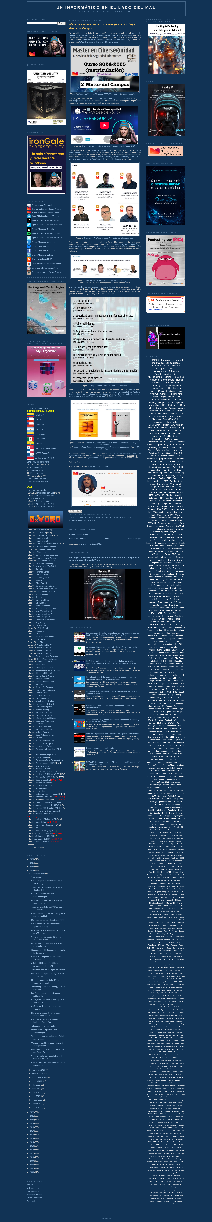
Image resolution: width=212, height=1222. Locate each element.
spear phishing (155, 678)
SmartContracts (176, 506)
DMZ (178, 757)
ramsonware (179, 1195)
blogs (149, 481)
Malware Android (42, 732)
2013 (32, 1146)
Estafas (179, 416)
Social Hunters (42, 594)
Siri (174, 613)
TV (166, 748)
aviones (155, 911)
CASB (153, 1052)
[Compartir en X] (75, 511)
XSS (166, 461)
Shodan (169, 495)
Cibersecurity (178, 861)
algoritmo (173, 715)
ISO (152, 1083)
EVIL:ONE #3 (42, 628)
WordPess (161, 1156)
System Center (156, 953)
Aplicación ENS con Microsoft (47, 811)
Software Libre (155, 492)
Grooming (153, 835)
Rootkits (160, 762)
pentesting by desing (157, 855)
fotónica (165, 914)
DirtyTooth (154, 661)
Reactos (174, 945)
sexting (154, 689)
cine (163, 574)
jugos (169, 1184)
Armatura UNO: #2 (44, 650)
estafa (178, 1164)
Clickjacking (170, 757)
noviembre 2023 (39, 1070)
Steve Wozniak (171, 762)
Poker (178, 942)
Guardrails (172, 866)
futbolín (154, 1175)
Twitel (162, 624)
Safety (173, 1130)
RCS (164, 1001)
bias (155, 658)
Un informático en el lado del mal (106, 7)
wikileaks (179, 610)
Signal (159, 951)
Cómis (161, 1057)
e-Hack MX (39, 439)
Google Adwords (177, 1071)
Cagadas (173, 889)
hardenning (152, 1178)
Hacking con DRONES (45, 704)
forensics (165, 622)
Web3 (164, 427)
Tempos (162, 402)
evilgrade (179, 965)
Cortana (153, 863)
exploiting (170, 475)
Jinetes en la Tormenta (45, 620)
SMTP (154, 796)
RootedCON (167, 906)
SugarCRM (179, 1139)
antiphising (178, 956)
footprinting (161, 582)
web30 (172, 827)
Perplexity (152, 602)
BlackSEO (173, 605)
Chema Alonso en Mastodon (43, 242)
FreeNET (179, 979)
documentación (155, 596)
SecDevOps (177, 712)
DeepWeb (159, 720)
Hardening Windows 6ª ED (46, 819)
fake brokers (168, 1024)
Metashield (152, 644)
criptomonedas (167, 456)
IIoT (183, 1080)
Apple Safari (167, 743)
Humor (179, 380)
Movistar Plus (171, 577)
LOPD (174, 591)
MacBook (160, 746)
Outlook (179, 723)
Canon (163, 976)
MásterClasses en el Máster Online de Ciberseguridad (108, 280)
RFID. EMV (174, 1122)
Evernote (166, 979)
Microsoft (156, 419)
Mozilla (178, 841)
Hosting (164, 897)
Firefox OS (172, 1066)
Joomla (176, 641)
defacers (171, 962)
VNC (159, 1012)
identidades (178, 1181)
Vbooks (172, 748)
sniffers (151, 653)
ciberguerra (178, 517)
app (161, 675)
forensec (181, 1170)
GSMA (153, 734)
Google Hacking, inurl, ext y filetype (101, 748)
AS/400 (165, 1038)
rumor (163, 1198)
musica (172, 967)
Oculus (167, 1114)
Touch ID (180, 1010)
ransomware (163, 588)
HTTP (151, 529)
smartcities (167, 788)
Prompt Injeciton (163, 1122)
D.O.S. (166, 698)
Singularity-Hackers (35, 1195)
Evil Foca (175, 565)
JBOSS (151, 937)
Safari (160, 748)
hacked (165, 520)
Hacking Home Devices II (47, 547)
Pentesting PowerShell (45, 740)
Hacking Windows (43, 695)
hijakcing (168, 1178)
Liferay (177, 1094)
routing (150, 920)
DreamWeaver (166, 1060)
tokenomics (153, 472)
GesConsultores (165, 1071)
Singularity (167, 951)
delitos (174, 824)
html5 (171, 751)
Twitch (154, 1012)
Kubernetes (40, 597)
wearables (152, 1035)
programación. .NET (155, 1195)
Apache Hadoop (168, 830)
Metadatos (173, 405)
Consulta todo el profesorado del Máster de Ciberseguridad (108, 238)
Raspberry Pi (41, 631)
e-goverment (168, 585)
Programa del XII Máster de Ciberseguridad (109, 385)
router (182, 917)
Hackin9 (156, 897)
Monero (178, 869)
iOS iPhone (154, 1181)
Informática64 (158, 633)
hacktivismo (178, 596)
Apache (163, 472)
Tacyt (163, 540)
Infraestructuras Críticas (46, 718)
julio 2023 (36, 1085)
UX (160, 849)
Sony (158, 877)
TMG (149, 1142)
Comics (164, 394)
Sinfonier (167, 613)
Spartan (151, 1139)
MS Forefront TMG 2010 (45, 836)
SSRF (173, 847)
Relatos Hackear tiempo (46, 608)
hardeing (177, 1175)
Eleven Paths (174, 396)
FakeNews (177, 568)
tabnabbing (178, 1201)
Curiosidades (173, 363)
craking (149, 1161)
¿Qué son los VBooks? (37, 490)
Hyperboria (174, 934)
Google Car (152, 894)
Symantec (164, 1010)
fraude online (171, 512)
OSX (153, 942)
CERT (149, 976)
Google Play (166, 503)
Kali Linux (179, 551)
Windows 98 (180, 1150)
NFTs (181, 577)
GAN (178, 689)
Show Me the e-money (45, 637)
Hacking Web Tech (43, 726)
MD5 (150, 1100)
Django (179, 928)
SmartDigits (177, 1133)
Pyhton (158, 906)
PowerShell (157, 439)
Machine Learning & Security (48, 670)
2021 (32, 1116)
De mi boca (175, 1057)
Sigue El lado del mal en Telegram (45, 216)
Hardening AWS (42, 577)
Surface (151, 1010)
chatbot (178, 563)
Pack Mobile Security (37, 479)
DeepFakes (179, 458)
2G (178, 827)
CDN (173, 922)
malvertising (152, 886)
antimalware (169, 492)
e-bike (178, 962)
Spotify (164, 636)
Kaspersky (160, 937)
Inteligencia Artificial (166, 368)
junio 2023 (36, 1089)
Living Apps (162, 484)
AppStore (174, 858)
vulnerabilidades (163, 653)
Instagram (159, 577)
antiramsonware (153, 1159)
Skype (162, 684)
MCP (172, 937)
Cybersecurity (170, 630)
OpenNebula (179, 1116)
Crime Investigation (44, 707)
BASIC (161, 804)
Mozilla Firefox (173, 619)
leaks (166, 729)
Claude (182, 543)
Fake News (153, 546)
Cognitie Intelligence (162, 892)
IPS (171, 984)
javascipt (179, 914)
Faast (149, 526)
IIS (163, 495)
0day (160, 639)
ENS (182, 653)
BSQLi (159, 698)
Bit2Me (166, 565)
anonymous (175, 782)
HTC (155, 1077)
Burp (180, 973)
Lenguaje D (169, 1094)
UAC (154, 543)
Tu (149, 1012)
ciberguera (162, 962)
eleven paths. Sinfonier (159, 1164)
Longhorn (180, 990)
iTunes (169, 1181)
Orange (180, 903)
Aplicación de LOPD (42, 839)
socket (159, 1201)
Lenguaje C (155, 900)
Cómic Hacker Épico (44, 743)
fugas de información (157, 551)
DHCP (180, 925)
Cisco (170, 790)
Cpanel (163, 925)
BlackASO (159, 922)
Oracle (151, 506)
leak (153, 515)
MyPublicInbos (154, 1108)
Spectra (179, 402)
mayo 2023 (37, 1092)
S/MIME (160, 847)
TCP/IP (182, 762)
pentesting (156, 365)
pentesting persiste (174, 1190)
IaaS (151, 987)
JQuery (171, 1088)
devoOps (179, 1021)
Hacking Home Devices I (47, 558)
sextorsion (180, 751)
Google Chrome (157, 487)
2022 (32, 1112)
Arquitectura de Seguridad (47, 555)
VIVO (165, 849)
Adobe (158, 754)
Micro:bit (175, 939)
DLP (179, 771)
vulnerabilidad (179, 920)
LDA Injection (180, 1091)
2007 (32, 1168)
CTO (169, 861)
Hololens (150, 1080)
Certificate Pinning (168, 771)
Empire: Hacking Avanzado (47, 656)
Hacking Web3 (42, 575)
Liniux (155, 1097)
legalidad (170, 574)
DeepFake (172, 810)
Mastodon (151, 762)
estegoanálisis (169, 717)
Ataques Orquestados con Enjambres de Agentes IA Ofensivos (112, 734)
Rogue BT (160, 1004)
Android (154, 396)
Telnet (169, 1142)
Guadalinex (179, 1074)
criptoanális (158, 1161)
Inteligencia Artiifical (175, 987)
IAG (152, 869)
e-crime (180, 509)
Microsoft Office (165, 644)
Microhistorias (41, 788)
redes (175, 422)
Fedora (174, 931)
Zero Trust (171, 908)
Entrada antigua (134, 539)
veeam (165, 1204)
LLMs (163, 405)
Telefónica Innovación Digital (43, 1026)
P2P (179, 622)
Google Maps (152, 793)
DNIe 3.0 (169, 863)
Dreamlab (39, 424)
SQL (180, 906)
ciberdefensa (176, 821)
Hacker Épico (41, 791)
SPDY (170, 1128)
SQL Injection (177, 425)
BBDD (182, 858)
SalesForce (161, 948)
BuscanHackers (160, 861)
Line (163, 990)
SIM (164, 703)
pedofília (170, 1187)
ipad (160, 461)
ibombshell (171, 768)
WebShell (151, 1150)
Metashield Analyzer (163, 939)
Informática (163, 1083)
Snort (167, 1136)
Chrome (179, 529)
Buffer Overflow (160, 790)
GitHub (157, 627)
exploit (169, 464)
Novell (164, 813)
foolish (175, 675)
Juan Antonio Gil (98, 159)
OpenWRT (153, 1119)
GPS (157, 495)
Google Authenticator (157, 681)
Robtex (181, 945)
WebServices (155, 956)
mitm (170, 430)
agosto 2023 (37, 1081)
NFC (170, 661)
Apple (163, 396)
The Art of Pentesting (44, 563)
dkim (150, 667)
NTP (182, 939)
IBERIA (177, 1080)
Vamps (174, 877)
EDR (171, 832)
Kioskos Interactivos (175, 835)
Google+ (151, 866)
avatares (180, 765)
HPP (149, 897)
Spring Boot (40, 665)
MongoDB (152, 872)
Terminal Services (175, 557)
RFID (179, 734)
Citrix (181, 523)
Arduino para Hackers (44, 667)
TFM (165, 953)
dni (178, 911)
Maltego (178, 900)
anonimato (168, 563)
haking (182, 1024)
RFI (155, 776)
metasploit (161, 430)
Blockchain (177, 433)
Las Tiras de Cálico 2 (46, 592)
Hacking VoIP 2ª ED (44, 785)
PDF (174, 554)
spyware (179, 740)
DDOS (150, 720)
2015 (32, 1138)
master (180, 768)
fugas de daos (176, 1173)
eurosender (164, 1167)
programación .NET (156, 616)
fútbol (179, 785)
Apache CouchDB (166, 1040)
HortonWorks (151, 984)
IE (181, 934)
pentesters (163, 599)
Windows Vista (163, 450)
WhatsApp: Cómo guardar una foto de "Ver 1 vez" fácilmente (111, 647)
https (161, 537)
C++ (182, 1049)
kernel (182, 686)
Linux (179, 391)
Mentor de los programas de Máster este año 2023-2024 (105, 40)
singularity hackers (168, 579)
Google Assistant (165, 982)
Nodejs (159, 872)
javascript (153, 517)
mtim (159, 1187)
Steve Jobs (153, 715)
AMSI (171, 970)
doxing (156, 667)
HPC (150, 1077)
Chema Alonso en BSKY (41, 246)
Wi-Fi (163, 799)
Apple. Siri (169, 1043)
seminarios (151, 858)
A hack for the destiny (44, 701)
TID (149, 574)
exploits (153, 537)
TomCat (172, 1010)
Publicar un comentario (78, 535)
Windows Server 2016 (45, 507)
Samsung (162, 796)
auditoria (161, 1018)
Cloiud (167, 1055)
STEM (156, 1130)
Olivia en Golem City (46, 549)
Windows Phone (169, 765)
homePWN (151, 1027)
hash (172, 914)
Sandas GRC (179, 875)
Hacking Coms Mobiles (45, 814)
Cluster (39, 738)
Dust (156, 610)
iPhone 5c (160, 1027)
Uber (170, 953)
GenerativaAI (153, 1071)
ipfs (183, 1027)
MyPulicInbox (152, 1111)
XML (152, 880)
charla (152, 582)
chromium (180, 959)
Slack (175, 951)
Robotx (181, 1125)
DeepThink (171, 928)
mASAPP (171, 852)
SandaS (180, 847)
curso (159, 585)
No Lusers (166, 399)
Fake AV (167, 931)
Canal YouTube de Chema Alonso (46, 268)
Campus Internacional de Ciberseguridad (114, 35)
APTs (168, 886)
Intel (173, 734)
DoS (166, 759)
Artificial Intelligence (171, 385)
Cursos (156, 382)
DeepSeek (159, 594)
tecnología (163, 689)
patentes (157, 788)
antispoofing (178, 799)
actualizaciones (167, 956)
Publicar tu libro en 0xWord (38, 408)
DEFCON (175, 698)
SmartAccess (167, 1133)
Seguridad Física (158, 470)
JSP (157, 869)
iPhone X (177, 1027)
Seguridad (179, 703)
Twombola (151, 1145)
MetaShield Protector (165, 571)
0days (175, 788)
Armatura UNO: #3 (44, 648)
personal (154, 410)
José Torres (83, 247)
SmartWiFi (153, 624)
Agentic (150, 565)
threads (179, 1032)
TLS (150, 779)
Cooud (154, 1057)
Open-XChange (160, 1116)
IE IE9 (177, 464)
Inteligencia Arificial (161, 987)
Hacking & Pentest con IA (47, 544)
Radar (160, 1125)
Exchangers (180, 1063)
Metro (180, 1102)
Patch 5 (170, 1119)
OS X (162, 712)
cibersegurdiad (180, 1018)
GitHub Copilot (163, 734)
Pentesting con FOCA (45, 763)
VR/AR (174, 608)
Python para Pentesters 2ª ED (48, 749)
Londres (169, 1097)
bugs (180, 447)
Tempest (160, 726)
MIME (155, 1100)
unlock (158, 1204)
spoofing (155, 503)
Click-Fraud (178, 790)
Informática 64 (165, 641)
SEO (160, 602)
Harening (180, 1077)
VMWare (178, 953)
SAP (148, 948)
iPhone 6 (151, 967)
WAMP (153, 1147)
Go (151, 813)
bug (150, 427)
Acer (175, 1038)
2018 (32, 1127)
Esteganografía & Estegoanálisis (49, 760)
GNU (158, 774)
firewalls (163, 883)
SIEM (157, 1128)
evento (175, 686)
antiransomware (164, 695)
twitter (166, 425)
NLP (169, 996)
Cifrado (151, 450)
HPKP (175, 982)
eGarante (154, 883)
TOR (182, 565)
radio (179, 537)
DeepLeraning (154, 1060)
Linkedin (161, 619)
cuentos (168, 675)
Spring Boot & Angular (45, 676)
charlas (165, 382)
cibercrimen (152, 442)
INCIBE (166, 984)
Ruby (175, 655)
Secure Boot (171, 948)
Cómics (152, 413)
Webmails (155, 622)
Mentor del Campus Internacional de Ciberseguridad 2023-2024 (108, 146)
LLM (169, 388)
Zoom (170, 880)
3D (178, 717)
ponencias (163, 1192)
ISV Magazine (179, 984)
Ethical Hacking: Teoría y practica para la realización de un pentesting (105, 395)
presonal (179, 1192)
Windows (154, 394)
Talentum (171, 540)
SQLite (170, 703)
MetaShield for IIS (167, 993)
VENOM (181, 1145)
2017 (32, 1131)
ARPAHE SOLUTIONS (44, 458)
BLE (174, 678)
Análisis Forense (42, 693)
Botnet (173, 588)
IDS (171, 759)
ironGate (163, 1184)
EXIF (153, 979)
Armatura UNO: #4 (44, 645)
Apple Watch (153, 889)
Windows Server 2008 (174, 779)
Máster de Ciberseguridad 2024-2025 (114, 98)
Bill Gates (176, 804)
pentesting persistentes (173, 1029)
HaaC (164, 774)
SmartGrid (151, 1136)
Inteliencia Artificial (154, 1085)
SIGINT (163, 1128)
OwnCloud (162, 1119)
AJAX (150, 1038)
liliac (152, 1029)
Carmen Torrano (104, 157)
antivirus (153, 647)
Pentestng (161, 998)
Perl (181, 872)
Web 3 (179, 1147)
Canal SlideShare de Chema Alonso (46, 264)
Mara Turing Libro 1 (44, 617)
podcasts (152, 478)
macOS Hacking (42, 710)
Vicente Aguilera (121, 244)
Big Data (39, 569)
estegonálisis (154, 1167)
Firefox (161, 478)
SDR (175, 906)
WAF (179, 748)
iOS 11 (175, 1178)
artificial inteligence (154, 959)
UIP (157, 1145)
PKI (177, 746)
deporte (152, 768)
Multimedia (161, 723)
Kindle (172, 1091)
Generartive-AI (175, 1069)
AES (159, 858)
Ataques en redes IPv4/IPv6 (47, 805)
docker (179, 534)
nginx (149, 917)
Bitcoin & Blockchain (44, 712)
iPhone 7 (169, 1027)
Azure (158, 565)
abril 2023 (36, 1096)
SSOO (159, 1007)
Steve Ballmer (169, 1139)
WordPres (170, 1156)
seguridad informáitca (174, 855)
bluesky (170, 1159)
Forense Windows (42, 842)
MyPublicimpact (33, 1191)
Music (181, 774)
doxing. (176, 1161)
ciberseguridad (95, 517)
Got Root (39, 724)
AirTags (177, 970)
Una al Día (39, 828)
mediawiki (153, 1187)
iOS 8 (182, 1178)
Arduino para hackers (45, 496)
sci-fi (182, 675)
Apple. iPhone (180, 1043)
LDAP (162, 546)
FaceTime (177, 863)
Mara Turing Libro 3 (44, 611)
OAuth (168, 692)
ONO (182, 1111)
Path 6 (152, 906)
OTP (150, 684)
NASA (161, 1111)
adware (156, 574)
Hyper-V (165, 934)
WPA (150, 908)
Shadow (152, 951)
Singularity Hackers (95, 42)
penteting (180, 967)
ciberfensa (169, 1018)
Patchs (175, 872)
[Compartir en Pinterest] (80, 511)
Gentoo (181, 931)
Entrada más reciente (77, 539)
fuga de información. (163, 1173)
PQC (175, 692)
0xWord (30, 1185)
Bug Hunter (41, 530)
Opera (168, 712)
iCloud (158, 852)
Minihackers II (42, 538)
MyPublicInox (177, 1108)
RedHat (165, 737)
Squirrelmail (177, 1007)
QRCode (161, 945)
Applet (162, 889)
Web (173, 1147)
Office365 (178, 661)
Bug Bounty (40, 622)
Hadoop (170, 793)
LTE (167, 937)
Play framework (172, 998)
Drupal (181, 810)
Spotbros (159, 1139)
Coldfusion (175, 892)
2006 (32, 1172)
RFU (181, 1122)
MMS (161, 1100)
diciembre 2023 (38, 874)
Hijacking (171, 560)
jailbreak (153, 498)
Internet (155, 399)
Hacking (128, 517)
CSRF (172, 689)
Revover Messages (171, 1125)
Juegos (166, 467)
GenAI (161, 391)
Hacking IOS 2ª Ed (43, 769)
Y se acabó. (36, 877)
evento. (172, 1167)
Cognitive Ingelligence (173, 807)
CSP (164, 1052)
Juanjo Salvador (121, 157)
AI (165, 365)
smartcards (158, 970)
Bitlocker (179, 830)
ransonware (162, 1032)
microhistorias (176, 520)
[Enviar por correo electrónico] (69, 511)
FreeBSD (155, 1069)
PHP (161, 498)
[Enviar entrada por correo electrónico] (111, 514)
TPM (154, 1142)
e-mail (179, 410)
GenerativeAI (155, 425)
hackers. (169, 1175)
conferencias (170, 374)
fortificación (161, 489)
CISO (151, 670)
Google (158, 374)
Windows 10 (175, 484)
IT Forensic (39, 434)
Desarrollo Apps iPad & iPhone (48, 802)
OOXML (166, 549)
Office (156, 540)
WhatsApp (162, 416)
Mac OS (167, 1100)
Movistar (180, 444)
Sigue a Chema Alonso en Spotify (46, 233)
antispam (180, 636)
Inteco (179, 1083)
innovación (156, 436)
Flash (172, 979)
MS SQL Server (175, 582)
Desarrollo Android (43, 780)
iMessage (153, 802)
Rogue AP (152, 847)
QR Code (179, 844)
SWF (167, 1130)
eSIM (149, 1024)
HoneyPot (162, 835)
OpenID (170, 1116)
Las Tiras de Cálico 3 (46, 561)
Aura (171, 416)
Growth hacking (161, 866)
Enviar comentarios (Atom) (92, 544)
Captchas (172, 639)
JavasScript (180, 1088)
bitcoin (169, 453)
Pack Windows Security (38, 482)
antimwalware (151, 1018)
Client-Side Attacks (44, 698)
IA (169, 365)
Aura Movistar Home (170, 1046)
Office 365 (172, 672)
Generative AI (155, 467)
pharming (153, 1032)
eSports (171, 965)
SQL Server (161, 506)
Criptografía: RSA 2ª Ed (45, 777)
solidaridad (171, 1032)
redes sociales (175, 489)
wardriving (163, 827)
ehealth (159, 729)
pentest (154, 388)
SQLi (159, 613)
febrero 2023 (37, 1104)
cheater (172, 959)
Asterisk (174, 973)
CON (180, 461)
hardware (163, 447)
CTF (159, 832)
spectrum (167, 1201)
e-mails (153, 639)
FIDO (151, 1066)
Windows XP (165, 517)
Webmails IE (160, 1150)
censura (166, 821)
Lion (175, 774)
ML (163, 627)
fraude (177, 439)
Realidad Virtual (153, 737)
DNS (169, 478)
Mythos (164, 844)
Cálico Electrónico (37, 473)
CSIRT (159, 1052)
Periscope (178, 1119)
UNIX (155, 849)
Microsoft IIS (170, 903)
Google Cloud (167, 670)
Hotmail (181, 630)
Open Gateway (172, 633)
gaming (170, 529)
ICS (170, 774)
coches (181, 726)
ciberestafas (168, 534)
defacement (164, 824)
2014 (32, 1142)
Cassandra (177, 1052)
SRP (175, 1128)
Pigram (149, 875)
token (169, 546)
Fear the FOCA (36, 467)
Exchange (158, 931)
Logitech (161, 1097)
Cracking (179, 495)
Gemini (173, 481)
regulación (153, 827)
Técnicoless (155, 534)
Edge (181, 709)
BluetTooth (175, 1049)
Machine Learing (177, 1100)
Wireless (151, 509)
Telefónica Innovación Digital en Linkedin (48, 970)
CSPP (157, 670)
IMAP (160, 984)
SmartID (181, 776)
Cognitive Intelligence (160, 433)
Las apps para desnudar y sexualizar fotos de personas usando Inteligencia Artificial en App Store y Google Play (112, 634)
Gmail (175, 478)
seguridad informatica (174, 1198)
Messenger (153, 692)
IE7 (176, 759)
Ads (149, 743)
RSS (162, 610)
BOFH (168, 804)
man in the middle (162, 967)
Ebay (159, 979)
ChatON (152, 1055)
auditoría (158, 422)
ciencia (150, 824)
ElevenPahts (179, 743)
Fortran (180, 1066)
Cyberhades (32, 1201)
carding (158, 821)
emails (171, 1164)
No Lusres (175, 1111)
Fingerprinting (176, 394)
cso (156, 824)
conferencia (154, 520)
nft (157, 579)
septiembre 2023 (39, 1077)
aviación (180, 908)
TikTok (171, 664)
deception (177, 880)
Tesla (149, 849)
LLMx (161, 1094)
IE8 (170, 897)
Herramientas (178, 450)
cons (152, 489)
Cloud (160, 515)
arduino (163, 647)
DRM (178, 976)
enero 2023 (37, 1107)
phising (150, 970)
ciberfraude (152, 962)
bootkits (151, 852)
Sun (179, 672)
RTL (167, 945)
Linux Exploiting (42, 766)
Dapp (151, 928)
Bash (151, 861)
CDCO (153, 832)
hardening (155, 385)
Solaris (181, 1136)
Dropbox (151, 774)
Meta (156, 712)
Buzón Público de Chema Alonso (45, 213)
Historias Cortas (42, 572)
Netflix (162, 692)
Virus (150, 706)
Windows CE (172, 1012)
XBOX (171, 636)
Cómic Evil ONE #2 (45, 662)
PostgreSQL (158, 875)
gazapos (162, 1175)
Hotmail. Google (160, 1080)
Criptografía (174, 427)
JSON (175, 897)
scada (171, 667)
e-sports (164, 751)
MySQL (179, 498)
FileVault (164, 1066)
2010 (32, 1157)
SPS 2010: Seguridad (44, 833)
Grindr (171, 1074)
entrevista (157, 717)
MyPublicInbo (177, 1105)
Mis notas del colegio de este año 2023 (47, 920)
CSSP (170, 1052)
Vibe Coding (159, 779)
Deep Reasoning (155, 701)
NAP (164, 996)
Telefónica (178, 377)
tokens (173, 461)
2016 (32, 1135)
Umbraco (169, 1145)
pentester (152, 588)
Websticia (164, 715)
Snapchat (151, 877)
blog (179, 470)
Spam (156, 427)
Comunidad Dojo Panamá (45, 448)
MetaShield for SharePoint (158, 1102)
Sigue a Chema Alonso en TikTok (45, 220)
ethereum (167, 596)
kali (149, 512)
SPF (164, 664)
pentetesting (154, 1192)
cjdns (151, 1021)
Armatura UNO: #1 (44, 653)
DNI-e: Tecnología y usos (45, 830)
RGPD (150, 1125)
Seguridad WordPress (45, 721)
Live (162, 900)
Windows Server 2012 (45, 797)
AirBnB (151, 922)
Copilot (165, 832)
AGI (181, 1035)
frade (152, 1173)
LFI (181, 759)
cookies (166, 785)
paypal (181, 824)
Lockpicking (171, 990)
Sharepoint (180, 737)
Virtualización (153, 799)
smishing (152, 1201)
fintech (167, 1170)
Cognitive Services (171, 436)
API (175, 602)
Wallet (173, 819)
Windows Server (156, 453)
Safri (178, 1130)
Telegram (160, 529)
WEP (164, 1012)
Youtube (152, 461)
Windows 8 (158, 512)
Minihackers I (42, 541)
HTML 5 (181, 866)
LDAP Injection (156, 554)
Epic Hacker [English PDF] (47, 755)
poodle (171, 1192)
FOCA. (157, 1066)
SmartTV (169, 515)
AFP (166, 970)
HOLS (158, 934)
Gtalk (152, 934)
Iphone (153, 391)
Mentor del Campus (131, 94)
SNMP (167, 847)
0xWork (168, 1035)
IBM (168, 608)
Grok (182, 894)
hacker (170, 624)
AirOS (181, 1038)
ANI (155, 1038)
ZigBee (178, 1156)
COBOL (155, 976)
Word (180, 1015)
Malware (175, 382)
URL (162, 1145)
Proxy (167, 554)
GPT (166, 481)
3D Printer (167, 678)
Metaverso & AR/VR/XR (46, 566)
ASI (171, 1038)
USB (150, 658)
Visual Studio (171, 726)
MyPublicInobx (156, 996)
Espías (150, 931)
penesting (178, 1187)
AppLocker (150, 1043)
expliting (160, 1170)
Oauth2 (163, 672)
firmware (174, 1170)
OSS (155, 1114)
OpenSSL (169, 746)
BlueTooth (179, 526)
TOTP (152, 585)
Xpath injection (161, 880)
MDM (151, 838)
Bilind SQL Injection (163, 1049)
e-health (151, 729)
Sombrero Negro (42, 600)
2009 (32, 1161)
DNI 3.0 (167, 1057)
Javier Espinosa (84, 159)
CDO (151, 594)
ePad (182, 1161)
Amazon (169, 526)
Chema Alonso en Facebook (43, 250)
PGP (162, 655)
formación (118, 517)
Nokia (174, 996)
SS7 (153, 948)
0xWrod (175, 1035)
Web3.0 (181, 877)
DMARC (161, 863)
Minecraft (153, 1105)
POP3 (164, 942)
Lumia (176, 1097)
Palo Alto (171, 942)
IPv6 (174, 467)
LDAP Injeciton (152, 1094)
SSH (182, 655)
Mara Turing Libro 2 (44, 614)
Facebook (163, 413)
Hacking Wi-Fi (41, 625)
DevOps (175, 650)
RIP (155, 1125)
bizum (165, 959)
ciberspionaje (155, 785)
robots (150, 557)
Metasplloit (172, 1102)
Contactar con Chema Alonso (44, 205)
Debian (167, 650)
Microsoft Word (162, 841)
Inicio (107, 539)
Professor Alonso (37, 470)
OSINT (38, 634)
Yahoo (159, 630)
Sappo (167, 816)
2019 (32, 1123)
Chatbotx (160, 1055)
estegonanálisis (155, 914)
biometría (162, 543)
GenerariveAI (164, 1069)
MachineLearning (153, 993)
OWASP (171, 723)
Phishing (153, 447)
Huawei (170, 1080)
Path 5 (168, 655)
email (173, 785)
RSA (182, 650)
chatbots (179, 664)
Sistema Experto (155, 1133)
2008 (32, 1165)
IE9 (150, 712)
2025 (32, 863)
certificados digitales (162, 686)
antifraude (181, 849)
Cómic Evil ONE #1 (44, 673)
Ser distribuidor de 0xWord (38, 462)
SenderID (162, 776)
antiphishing (153, 675)
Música (177, 430)
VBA (175, 1145)
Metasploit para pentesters (50, 794)
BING (180, 467)
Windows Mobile (154, 765)
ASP (151, 830)
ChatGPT (169, 410)
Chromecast (171, 976)
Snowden (174, 1136)
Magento (158, 838)
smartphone (160, 560)
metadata (169, 498)
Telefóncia (161, 1142)
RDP (155, 684)
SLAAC (160, 816)
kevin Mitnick (168, 740)
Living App (159, 526)
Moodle (171, 841)
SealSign (151, 726)
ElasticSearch (177, 1060)
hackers (177, 388)
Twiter (175, 1142)
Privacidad (174, 371)
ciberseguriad (179, 1159)
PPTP (182, 793)
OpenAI (177, 503)
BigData (168, 439)
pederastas (159, 1029)
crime (173, 911)
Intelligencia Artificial (160, 1088)
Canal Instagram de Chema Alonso (46, 272)
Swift (157, 1010)
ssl (156, 557)
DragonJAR (39, 415)
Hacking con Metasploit (45, 690)
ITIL (156, 1083)
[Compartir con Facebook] (78, 511)
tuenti (159, 650)
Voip (181, 594)
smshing (169, 920)
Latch (162, 388)
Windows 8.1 (159, 706)
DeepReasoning (156, 759)
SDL (177, 1004)
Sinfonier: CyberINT (44, 729)
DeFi (182, 698)
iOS (161, 410)
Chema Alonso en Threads (42, 229)
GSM (154, 619)
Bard (173, 622)
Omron (174, 1114)
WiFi (172, 444)
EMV (182, 892)
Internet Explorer (167, 442)
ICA (176, 793)
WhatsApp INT (42, 583)
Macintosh (169, 900)
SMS (180, 487)
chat (179, 613)
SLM (172, 737)
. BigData (161, 1035)
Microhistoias (179, 993)
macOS (154, 599)
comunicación (164, 911)
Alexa (165, 605)
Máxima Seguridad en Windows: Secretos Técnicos (107, 443)
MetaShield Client (169, 838)
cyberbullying (153, 751)
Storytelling (40, 580)
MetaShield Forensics (156, 903)
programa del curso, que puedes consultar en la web (93, 287)
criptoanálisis (173, 647)
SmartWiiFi (159, 1136)
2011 (32, 1153)
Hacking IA (41, 532)
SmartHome (177, 549)
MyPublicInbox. (166, 1108)
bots (179, 554)
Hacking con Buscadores (45, 825)
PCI (158, 942)
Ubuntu (172, 509)
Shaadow (181, 948)
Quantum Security (44, 535)
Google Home (169, 701)
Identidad (170, 391)
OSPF (150, 1114)
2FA (178, 456)
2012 (32, 1150)
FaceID (178, 832)
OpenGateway (155, 664)
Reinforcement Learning (176, 1001)
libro (179, 475)
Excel (170, 551)
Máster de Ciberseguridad (101, 150)
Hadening (171, 1077)
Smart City (172, 776)
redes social (155, 1198)
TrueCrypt (166, 877)
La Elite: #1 (41, 639)
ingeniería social (166, 658)
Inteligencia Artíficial (168, 1085)
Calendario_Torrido (156, 608)
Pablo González (103, 247)
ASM (157, 771)
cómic (168, 594)
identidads (154, 1184)
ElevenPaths (167, 380)
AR (160, 1038)
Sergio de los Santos (82, 101)
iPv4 (181, 512)
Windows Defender (155, 1153)
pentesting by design (159, 1190)
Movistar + (171, 487)
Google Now (163, 1074)
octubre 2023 (37, 1074)
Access (175, 886)
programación (165, 458)
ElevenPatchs (152, 1063)
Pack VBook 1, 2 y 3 (36, 498)
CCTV (167, 922)
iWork (164, 852)
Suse (180, 951)
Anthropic (166, 858)
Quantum (162, 523)
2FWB (154, 804)
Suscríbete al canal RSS (42, 259)
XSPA (169, 799)
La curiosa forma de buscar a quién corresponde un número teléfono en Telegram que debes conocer (111, 678)
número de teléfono (160, 917)
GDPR (163, 661)
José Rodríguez (114, 159)
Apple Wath (160, 1043)
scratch (179, 802)
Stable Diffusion (174, 796)
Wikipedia (172, 849)
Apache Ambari (153, 1040)
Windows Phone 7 (170, 1153)
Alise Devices (159, 973)
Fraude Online (40, 822)
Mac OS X (162, 509)
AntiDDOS (167, 754)
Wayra (177, 515)
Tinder (159, 819)
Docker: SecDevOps (44, 687)
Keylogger (156, 990)
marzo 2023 (37, 1100)
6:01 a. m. (106, 514)
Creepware (172, 925)
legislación (165, 591)
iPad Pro (162, 1181)
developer (172, 523)
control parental (155, 709)
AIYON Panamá (41, 453)
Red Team (40, 684)
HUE (180, 982)
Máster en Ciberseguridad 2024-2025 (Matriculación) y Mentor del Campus (102, 26)
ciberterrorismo (155, 740)
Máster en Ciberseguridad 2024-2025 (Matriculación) (99, 94)
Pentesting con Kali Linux (46, 771)
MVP (176, 720)
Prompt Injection (160, 532)
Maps (171, 869)
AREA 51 (38, 443)
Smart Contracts (172, 684)
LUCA (152, 416)
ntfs (164, 1187)
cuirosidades (168, 1161)
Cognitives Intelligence (157, 810)
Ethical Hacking (42, 501)
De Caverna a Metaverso (46, 586)
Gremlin (157, 813)
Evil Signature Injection (166, 1063)
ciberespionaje (157, 475)
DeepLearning (175, 599)
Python (167, 422)
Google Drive (162, 894)
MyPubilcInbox (154, 844)
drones (164, 667)
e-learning (162, 965)
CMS (161, 757)
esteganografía (164, 568)
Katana (165, 1091)
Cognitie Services (176, 1055)
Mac (180, 591)
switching (161, 886)
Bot (182, 717)
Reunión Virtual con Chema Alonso (46, 209)
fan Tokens (172, 543)
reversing (168, 602)
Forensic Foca (176, 731)
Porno (171, 813)
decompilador (169, 1021)
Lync (181, 1097)
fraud (176, 1024)
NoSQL (171, 844)
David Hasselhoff (170, 709)
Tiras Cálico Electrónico (47, 659)
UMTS (166, 819)
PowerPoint (152, 945)
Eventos (108, 517)
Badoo (181, 1046)
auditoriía (163, 1159)
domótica (161, 768)
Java (150, 540)
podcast (158, 481)
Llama (179, 560)
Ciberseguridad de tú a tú (46, 589)
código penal (159, 1021)
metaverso (170, 537)
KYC (149, 990)
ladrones (171, 883)
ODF (180, 579)
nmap (149, 788)
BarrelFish (151, 1049)
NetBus (167, 1111)
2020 (32, 1120)
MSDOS (151, 746)
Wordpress (155, 501)
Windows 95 (158, 908)
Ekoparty (38, 429)
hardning (161, 1178)
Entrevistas (161, 408)
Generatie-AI (153, 982)
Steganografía (178, 816)
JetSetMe (157, 1091)
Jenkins (149, 1091)
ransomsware (173, 917)
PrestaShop (169, 875)
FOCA (171, 402)
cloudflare (177, 501)
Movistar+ (180, 571)
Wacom (159, 1147)
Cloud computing (176, 472)
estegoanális (157, 1024)
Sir (183, 1130)
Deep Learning (161, 444)
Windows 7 (152, 458)
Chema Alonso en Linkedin (42, 255)
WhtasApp (170, 1150)
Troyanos (174, 532)
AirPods (158, 830)
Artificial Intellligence (155, 1046)
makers (179, 585)
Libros (168, 377)
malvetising (177, 1184)
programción (168, 1195)
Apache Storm (179, 1040)
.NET (151, 495)
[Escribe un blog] (72, 511)
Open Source (158, 464)
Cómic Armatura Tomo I (45, 681)
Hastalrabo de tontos (175, 681)
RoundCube (170, 1004)
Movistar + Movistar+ (164, 1105)
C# (167, 889)
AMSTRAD (180, 667)
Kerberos (164, 869)
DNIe (180, 678)
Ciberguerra (41, 552)
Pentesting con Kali (45, 493)
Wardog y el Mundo (44, 783)
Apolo (168, 973)
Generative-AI (176, 413)
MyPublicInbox (33, 1188)
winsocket (172, 1204)
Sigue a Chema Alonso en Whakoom (47, 225)
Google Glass (174, 894)
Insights (172, 1083)
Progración (152, 1122)
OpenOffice (179, 644)
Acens (182, 886)
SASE (152, 1128)
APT (176, 546)
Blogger (175, 653)
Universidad (89, 520)
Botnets (163, 557)
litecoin (178, 883)
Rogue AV (152, 1004)
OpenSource (153, 636)
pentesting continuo (167, 802)
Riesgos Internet (42, 679)
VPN (175, 594)
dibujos (153, 568)
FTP (167, 731)
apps (152, 560)
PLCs (149, 776)
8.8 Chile (38, 420)
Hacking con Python (44, 746)
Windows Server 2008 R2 (168, 1015)
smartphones (159, 920)
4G (152, 771)
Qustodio (157, 1001)
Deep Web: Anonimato (45, 735)
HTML (152, 613)
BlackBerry (154, 807)
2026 (32, 859)
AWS (152, 754)
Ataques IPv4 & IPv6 (45, 504)
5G (182, 827)
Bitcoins (171, 470)
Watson (166, 1147)
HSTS (162, 793)
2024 (32, 867)
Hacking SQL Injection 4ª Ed (48, 808)
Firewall (151, 571)
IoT (181, 478)
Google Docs (153, 1074)
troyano (170, 616)
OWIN (161, 1114)
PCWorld (152, 523)
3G (165, 639)
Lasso (181, 897)
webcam (169, 610)
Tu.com (170, 627)
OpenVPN (167, 872)
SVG (162, 1130)
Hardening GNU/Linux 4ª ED (47, 774)
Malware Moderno (43, 606)
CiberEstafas (41, 603)
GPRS (180, 492)
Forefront (168, 720)
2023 (32, 870)
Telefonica (151, 819)
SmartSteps (168, 1007)
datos (152, 579)
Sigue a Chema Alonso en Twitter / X (47, 238)
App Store (157, 743)
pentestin (180, 852)
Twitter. (181, 1142)
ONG (159, 703)
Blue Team (179, 658)
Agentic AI (179, 616)
